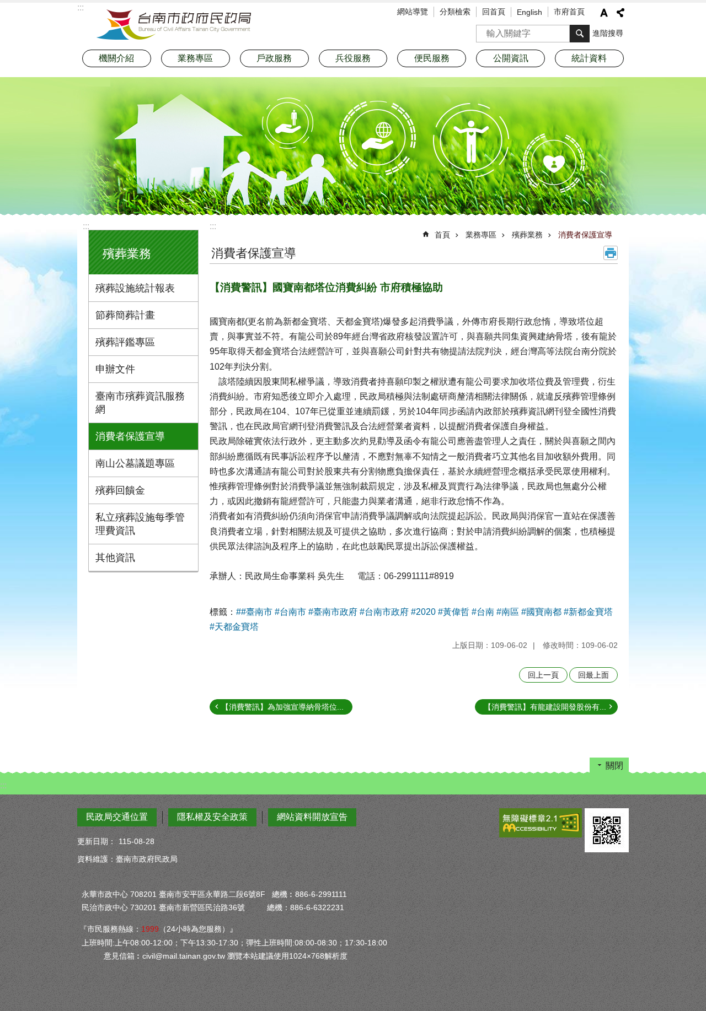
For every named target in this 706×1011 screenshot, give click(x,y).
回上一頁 (543, 675)
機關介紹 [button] (116, 58)
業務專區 (481, 234)
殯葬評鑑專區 (125, 342)
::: (86, 226)
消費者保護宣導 (130, 436)
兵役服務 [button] (353, 58)
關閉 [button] (614, 765)
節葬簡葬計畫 (125, 315)
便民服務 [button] (432, 58)
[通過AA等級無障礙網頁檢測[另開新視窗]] (540, 822)
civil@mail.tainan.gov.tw (183, 955)
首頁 (442, 234)
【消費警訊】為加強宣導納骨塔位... (282, 706)
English (529, 12)
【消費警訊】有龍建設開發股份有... (545, 706)
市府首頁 (569, 11)
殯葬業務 (527, 234)
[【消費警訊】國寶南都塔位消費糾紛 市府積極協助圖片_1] (607, 830)
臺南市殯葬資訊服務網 (140, 403)
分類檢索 (455, 11)
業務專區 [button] (195, 58)
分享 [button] (620, 12)
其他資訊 (115, 557)
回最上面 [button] (593, 675)
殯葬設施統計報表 (135, 288)
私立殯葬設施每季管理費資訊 (140, 524)
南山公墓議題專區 (135, 463)
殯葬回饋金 (120, 490)
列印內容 (610, 253)
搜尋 (485, 30)
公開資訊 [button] (510, 58)
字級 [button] (604, 12)
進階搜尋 (607, 33)
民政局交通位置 (117, 816)
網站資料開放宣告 (312, 816)
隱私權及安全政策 (212, 816)
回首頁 (493, 11)
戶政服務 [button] (274, 58)
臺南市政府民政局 (173, 25)
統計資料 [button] (589, 58)
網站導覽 (412, 11)
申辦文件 (115, 369)
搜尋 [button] (580, 33)
